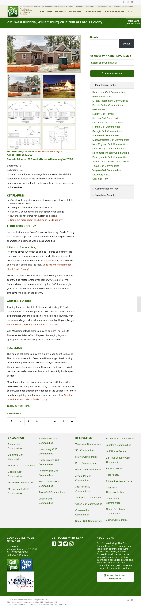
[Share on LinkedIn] (37, 421)
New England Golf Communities (110, 144)
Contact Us (90, 6)
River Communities (85, 463)
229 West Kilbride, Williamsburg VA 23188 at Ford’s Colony (54, 22)
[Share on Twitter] (20, 421)
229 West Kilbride (22, 406)
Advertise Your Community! (124, 6)
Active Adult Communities (120, 438)
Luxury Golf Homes (103, 114)
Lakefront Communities (118, 444)
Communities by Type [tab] (107, 188)
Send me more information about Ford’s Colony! (33, 324)
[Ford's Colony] (24, 86)
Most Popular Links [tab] (105, 84)
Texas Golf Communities (105, 166)
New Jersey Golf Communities (109, 148)
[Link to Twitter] (132, 2)
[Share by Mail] (72, 421)
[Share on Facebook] (11, 421)
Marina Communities (86, 456)
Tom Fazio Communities (88, 497)
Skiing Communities (117, 519)
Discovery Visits (101, 174)
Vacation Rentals (115, 468)
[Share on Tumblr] (46, 421)
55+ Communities (102, 96)
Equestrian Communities (88, 469)
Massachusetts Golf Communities (110, 140)
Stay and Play (100, 179)
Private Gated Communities (107, 105)
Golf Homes (98, 109)
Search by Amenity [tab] (105, 195)
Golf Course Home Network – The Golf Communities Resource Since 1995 (46, 6)
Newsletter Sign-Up (104, 6)
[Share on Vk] (54, 421)
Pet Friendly (112, 474)
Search (94, 37)
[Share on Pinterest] (29, 421)
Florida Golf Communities (106, 126)
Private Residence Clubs (119, 481)
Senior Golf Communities (88, 520)
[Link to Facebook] (124, 2)
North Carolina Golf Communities (110, 152)
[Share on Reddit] (63, 421)
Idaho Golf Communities (105, 135)
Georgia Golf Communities (107, 131)
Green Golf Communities (88, 503)
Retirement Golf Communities (108, 92)
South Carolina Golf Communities (110, 161)
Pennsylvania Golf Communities (110, 157)
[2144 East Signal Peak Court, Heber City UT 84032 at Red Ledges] (139, 304)
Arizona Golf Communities (106, 118)
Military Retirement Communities (110, 100)
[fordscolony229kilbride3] (24, 112)
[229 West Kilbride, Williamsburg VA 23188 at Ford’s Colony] (44, 71)
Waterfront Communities (88, 443)
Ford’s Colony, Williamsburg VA (48, 151)
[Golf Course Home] (19, 12)
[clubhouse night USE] (59, 86)
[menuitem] (46, 6)
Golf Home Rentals (116, 451)
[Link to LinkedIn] (128, 2)
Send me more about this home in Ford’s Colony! (36, 219)
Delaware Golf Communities (107, 122)
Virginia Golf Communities (106, 170)
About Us (79, 6)
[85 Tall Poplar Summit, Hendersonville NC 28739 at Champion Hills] (2, 304)
